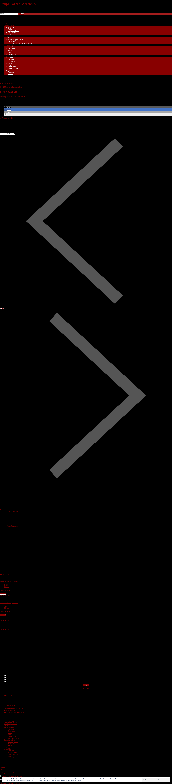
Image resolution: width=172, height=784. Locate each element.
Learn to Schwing (9, 25)
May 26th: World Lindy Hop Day (14, 712)
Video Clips (7, 749)
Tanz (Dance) (12, 752)
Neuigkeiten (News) (6, 83)
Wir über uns (12, 32)
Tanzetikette (12, 27)
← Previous (3, 118)
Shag (9, 52)
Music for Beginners (14, 738)
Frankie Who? (10, 679)
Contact (10, 74)
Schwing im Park (9, 710)
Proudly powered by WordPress (10, 783)
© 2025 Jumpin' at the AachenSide (11, 87)
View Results (86, 688)
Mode (10, 745)
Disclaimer (16, 773)
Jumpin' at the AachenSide (18, 4)
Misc (9, 756)
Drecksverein (8, 707)
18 (12, 118)
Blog (5, 23)
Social (6, 585)
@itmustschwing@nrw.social (17, 776)
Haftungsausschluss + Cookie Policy (72, 780)
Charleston (11, 49)
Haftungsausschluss (6, 773)
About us (11, 72)
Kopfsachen (12, 743)
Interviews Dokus (13, 754)
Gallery (2, 768)
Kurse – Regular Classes (15, 40)
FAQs (10, 29)
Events (6, 36)
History (10, 58)
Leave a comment (19, 97)
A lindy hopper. (11, 677)
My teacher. (10, 681)
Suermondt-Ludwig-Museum (9, 581)
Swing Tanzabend (12, 511)
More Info (3, 594)
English (6, 56)
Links (2, 769)
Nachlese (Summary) (10, 724)
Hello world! (8, 92)
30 (1, 510)
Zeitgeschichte (8, 45)
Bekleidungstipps (9, 740)
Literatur (6, 725)
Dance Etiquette (13, 68)
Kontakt (10, 34)
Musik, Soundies (13, 758)
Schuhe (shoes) (13, 742)
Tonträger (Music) (9, 727)
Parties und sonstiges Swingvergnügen (20, 43)
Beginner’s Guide (13, 31)
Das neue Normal (9, 705)
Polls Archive (8, 695)
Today (2, 308)
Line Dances (12, 54)
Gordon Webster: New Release (13, 709)
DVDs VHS (8, 747)
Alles (9, 38)
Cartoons (11, 751)
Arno (11, 97)
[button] (7, 107)
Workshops (11, 41)
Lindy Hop (11, 47)
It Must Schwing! (5, 590)
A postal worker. (11, 675)
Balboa (10, 50)
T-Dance (6, 587)
